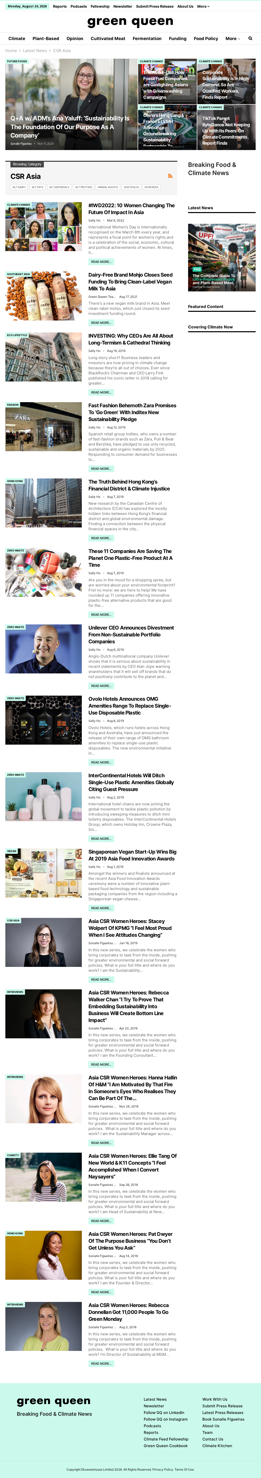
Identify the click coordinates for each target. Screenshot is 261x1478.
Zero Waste (15, 550)
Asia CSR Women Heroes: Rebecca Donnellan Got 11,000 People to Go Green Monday (128, 1312)
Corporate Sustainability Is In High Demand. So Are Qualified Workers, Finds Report (225, 85)
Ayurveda (151, 187)
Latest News (155, 1399)
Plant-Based (46, 38)
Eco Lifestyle (17, 335)
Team (207, 1432)
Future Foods (17, 61)
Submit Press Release (155, 6)
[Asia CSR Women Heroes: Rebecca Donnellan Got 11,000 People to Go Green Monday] (43, 1326)
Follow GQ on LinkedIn (164, 1412)
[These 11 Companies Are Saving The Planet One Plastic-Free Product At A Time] (43, 572)
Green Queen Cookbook (166, 1445)
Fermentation (147, 38)
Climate (16, 38)
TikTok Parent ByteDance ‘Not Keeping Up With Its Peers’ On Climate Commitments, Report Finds (226, 131)
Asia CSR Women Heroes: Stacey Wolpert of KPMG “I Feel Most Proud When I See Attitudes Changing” (130, 928)
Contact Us (212, 1439)
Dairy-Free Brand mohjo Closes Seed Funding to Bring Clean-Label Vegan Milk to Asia (130, 282)
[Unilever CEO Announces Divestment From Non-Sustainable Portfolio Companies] (43, 648)
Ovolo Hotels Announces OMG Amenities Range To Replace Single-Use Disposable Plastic (129, 706)
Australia (131, 187)
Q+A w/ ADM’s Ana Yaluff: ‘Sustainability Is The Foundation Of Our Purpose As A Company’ (69, 127)
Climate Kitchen (217, 1445)
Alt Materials (59, 187)
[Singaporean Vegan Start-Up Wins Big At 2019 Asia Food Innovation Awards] (43, 872)
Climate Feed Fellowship (166, 1439)
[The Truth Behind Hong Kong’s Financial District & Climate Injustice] (43, 502)
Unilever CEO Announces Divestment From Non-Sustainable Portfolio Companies (131, 635)
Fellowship (100, 6)
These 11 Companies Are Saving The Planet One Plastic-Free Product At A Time (130, 558)
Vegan (11, 851)
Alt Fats (37, 187)
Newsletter (122, 6)
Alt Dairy (19, 187)
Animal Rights (108, 187)
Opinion (75, 38)
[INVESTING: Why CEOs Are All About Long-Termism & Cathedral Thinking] (43, 356)
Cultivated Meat (108, 38)
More (202, 6)
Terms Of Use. (184, 1469)
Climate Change (151, 61)
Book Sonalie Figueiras (223, 1419)
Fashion (12, 404)
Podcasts (79, 6)
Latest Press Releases (222, 1412)
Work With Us (214, 1399)
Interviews (15, 991)
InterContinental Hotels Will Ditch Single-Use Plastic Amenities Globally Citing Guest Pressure (131, 782)
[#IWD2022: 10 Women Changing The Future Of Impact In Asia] (43, 226)
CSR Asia (13, 920)
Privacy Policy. (163, 1469)
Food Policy (206, 38)
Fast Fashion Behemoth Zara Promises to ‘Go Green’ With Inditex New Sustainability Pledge (132, 412)
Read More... (101, 262)
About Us (185, 6)
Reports (60, 6)
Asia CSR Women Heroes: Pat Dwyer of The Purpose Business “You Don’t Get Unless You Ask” (130, 1241)
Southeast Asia (18, 274)
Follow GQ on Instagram (166, 1419)
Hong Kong (15, 481)
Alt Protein (83, 187)
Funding (178, 38)
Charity (13, 1155)
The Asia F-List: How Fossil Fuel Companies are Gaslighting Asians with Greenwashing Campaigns (165, 85)
